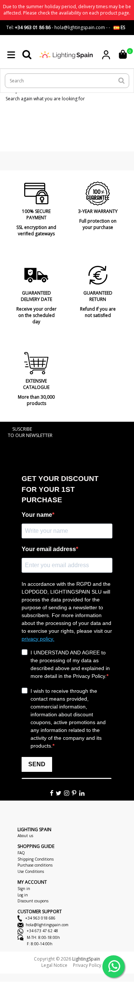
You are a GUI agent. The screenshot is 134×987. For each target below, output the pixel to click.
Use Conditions (30, 871)
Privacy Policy (87, 965)
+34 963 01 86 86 (33, 27)
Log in (22, 895)
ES (122, 27)
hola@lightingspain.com (47, 924)
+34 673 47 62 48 (42, 930)
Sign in (23, 888)
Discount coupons (32, 900)
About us (25, 835)
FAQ (21, 852)
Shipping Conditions (35, 859)
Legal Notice (54, 965)
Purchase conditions (34, 865)
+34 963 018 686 (39, 918)
